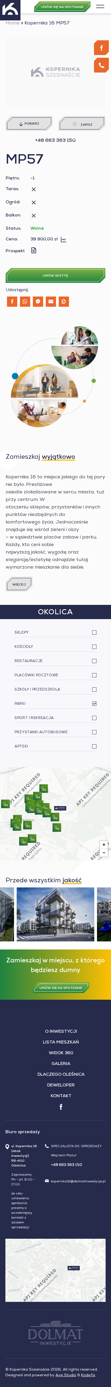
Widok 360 (61, 1053)
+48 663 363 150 (55, 140)
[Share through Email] (51, 302)
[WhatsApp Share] (25, 302)
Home (13, 23)
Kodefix (88, 1375)
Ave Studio (66, 1375)
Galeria (60, 1064)
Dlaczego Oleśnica (61, 1075)
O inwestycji (61, 1032)
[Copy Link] (64, 302)
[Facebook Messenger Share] (38, 302)
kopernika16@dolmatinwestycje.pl (78, 1181)
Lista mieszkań (61, 1043)
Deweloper (61, 1085)
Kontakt (61, 1096)
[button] (60, 809)
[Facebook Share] (12, 302)
